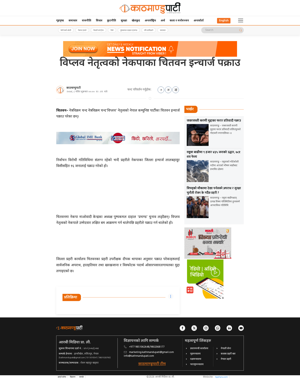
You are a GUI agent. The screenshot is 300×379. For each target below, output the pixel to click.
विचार (99, 20)
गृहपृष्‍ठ (60, 20)
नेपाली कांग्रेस (98, 30)
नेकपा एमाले (82, 30)
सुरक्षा (124, 20)
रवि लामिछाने (148, 30)
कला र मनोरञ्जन (179, 20)
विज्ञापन (72, 376)
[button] (241, 20)
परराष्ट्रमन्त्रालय (197, 364)
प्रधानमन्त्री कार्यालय (199, 348)
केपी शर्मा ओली (66, 30)
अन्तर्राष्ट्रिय (150, 20)
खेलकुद (136, 20)
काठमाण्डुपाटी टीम (152, 364)
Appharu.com (221, 376)
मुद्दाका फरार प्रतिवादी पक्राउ (214, 120)
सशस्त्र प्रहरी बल (228, 354)
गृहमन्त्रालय (195, 354)
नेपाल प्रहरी (226, 359)
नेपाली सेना (226, 348)
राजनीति (86, 20)
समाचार (73, 20)
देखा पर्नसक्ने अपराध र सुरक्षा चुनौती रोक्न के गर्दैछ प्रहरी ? (214, 190)
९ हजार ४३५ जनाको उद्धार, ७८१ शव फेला (213, 154)
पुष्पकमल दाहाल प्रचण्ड (128, 30)
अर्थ (163, 20)
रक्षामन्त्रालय (195, 359)
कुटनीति (111, 20)
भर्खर (190, 109)
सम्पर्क (81, 376)
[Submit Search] (241, 30)
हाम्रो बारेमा (62, 376)
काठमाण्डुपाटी (73, 88)
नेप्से (111, 30)
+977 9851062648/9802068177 (147, 347)
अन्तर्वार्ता (199, 20)
